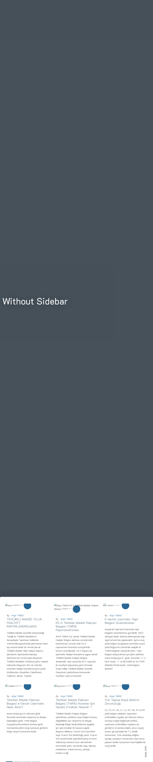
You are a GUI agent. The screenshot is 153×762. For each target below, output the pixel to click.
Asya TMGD (18, 615)
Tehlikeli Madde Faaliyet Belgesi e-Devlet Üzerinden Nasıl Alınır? (25, 703)
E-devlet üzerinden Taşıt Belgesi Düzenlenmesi (121, 621)
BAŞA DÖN (146, 751)
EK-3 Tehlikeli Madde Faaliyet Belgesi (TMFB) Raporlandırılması (76, 626)
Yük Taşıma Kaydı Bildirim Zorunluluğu (122, 701)
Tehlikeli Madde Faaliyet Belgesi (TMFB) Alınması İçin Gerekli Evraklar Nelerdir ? (75, 703)
